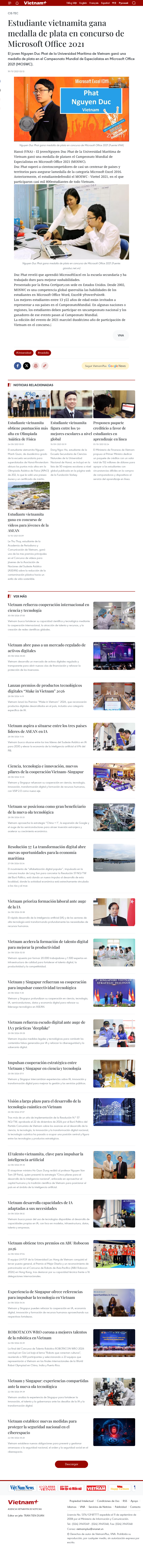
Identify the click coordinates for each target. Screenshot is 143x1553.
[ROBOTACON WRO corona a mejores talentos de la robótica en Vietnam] (114, 1343)
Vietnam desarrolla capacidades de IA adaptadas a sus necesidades (40, 1205)
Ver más (20, 596)
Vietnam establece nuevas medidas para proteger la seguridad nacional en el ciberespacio (42, 1426)
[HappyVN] (119, 1488)
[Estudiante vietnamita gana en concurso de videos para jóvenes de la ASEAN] (29, 496)
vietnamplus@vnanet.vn (89, 1529)
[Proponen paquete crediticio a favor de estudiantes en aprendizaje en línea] (114, 404)
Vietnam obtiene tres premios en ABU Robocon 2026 (48, 1245)
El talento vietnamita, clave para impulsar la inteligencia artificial (45, 1156)
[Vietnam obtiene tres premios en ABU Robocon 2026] (114, 1254)
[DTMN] (70, 1488)
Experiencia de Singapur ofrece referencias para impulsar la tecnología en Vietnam (45, 1294)
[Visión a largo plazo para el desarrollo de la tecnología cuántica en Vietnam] (114, 1112)
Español (105, 3)
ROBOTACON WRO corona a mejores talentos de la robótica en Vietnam (47, 1334)
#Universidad (23, 352)
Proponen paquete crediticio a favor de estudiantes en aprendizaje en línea (110, 430)
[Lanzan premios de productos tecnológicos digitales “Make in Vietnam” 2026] (114, 696)
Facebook (17, 365)
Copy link (44, 365)
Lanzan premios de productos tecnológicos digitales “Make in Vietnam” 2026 (45, 688)
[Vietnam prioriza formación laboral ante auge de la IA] (114, 912)
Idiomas (71, 1506)
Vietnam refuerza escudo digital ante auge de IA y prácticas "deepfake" (46, 1025)
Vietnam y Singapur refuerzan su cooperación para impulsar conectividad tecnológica (47, 984)
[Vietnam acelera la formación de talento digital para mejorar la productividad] (114, 952)
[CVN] (47, 1488)
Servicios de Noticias (100, 1506)
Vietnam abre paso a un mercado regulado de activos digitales (47, 647)
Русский (123, 3)
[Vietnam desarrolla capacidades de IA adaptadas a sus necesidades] (114, 1214)
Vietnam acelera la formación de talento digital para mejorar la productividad (48, 944)
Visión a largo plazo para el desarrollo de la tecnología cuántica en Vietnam (44, 1103)
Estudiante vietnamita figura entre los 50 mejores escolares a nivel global (71, 430)
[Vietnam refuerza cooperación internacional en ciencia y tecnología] (114, 616)
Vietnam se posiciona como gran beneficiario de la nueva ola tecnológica (47, 809)
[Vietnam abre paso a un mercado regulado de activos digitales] (114, 656)
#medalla (43, 352)
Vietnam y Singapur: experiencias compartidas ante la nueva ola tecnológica (48, 1383)
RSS (125, 1501)
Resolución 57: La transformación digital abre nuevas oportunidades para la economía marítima (47, 852)
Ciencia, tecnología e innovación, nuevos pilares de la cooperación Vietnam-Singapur (46, 768)
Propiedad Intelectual (81, 1501)
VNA (82, 1506)
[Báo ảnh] (95, 1488)
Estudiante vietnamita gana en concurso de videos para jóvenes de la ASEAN (28, 522)
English (83, 3)
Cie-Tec (13, 13)
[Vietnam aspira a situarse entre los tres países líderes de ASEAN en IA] (114, 737)
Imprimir (35, 365)
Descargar (71, 1464)
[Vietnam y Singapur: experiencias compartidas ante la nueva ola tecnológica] (114, 1392)
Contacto (135, 1506)
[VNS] (22, 1488)
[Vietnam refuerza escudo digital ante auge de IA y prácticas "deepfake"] (114, 1033)
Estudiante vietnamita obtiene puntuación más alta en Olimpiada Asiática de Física (28, 430)
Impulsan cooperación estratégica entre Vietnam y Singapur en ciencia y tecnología (44, 1065)
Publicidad (121, 1506)
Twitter (26, 365)
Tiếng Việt (71, 3)
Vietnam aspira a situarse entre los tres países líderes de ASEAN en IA (47, 728)
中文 (114, 3)
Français (94, 3)
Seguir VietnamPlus (96, 366)
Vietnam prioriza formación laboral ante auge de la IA (47, 903)
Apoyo (134, 1501)
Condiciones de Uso (108, 1501)
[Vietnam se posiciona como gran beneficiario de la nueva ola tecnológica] (114, 817)
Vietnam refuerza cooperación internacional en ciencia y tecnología (48, 607)
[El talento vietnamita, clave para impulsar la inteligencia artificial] (114, 1165)
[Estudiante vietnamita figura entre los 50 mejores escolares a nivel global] (71, 404)
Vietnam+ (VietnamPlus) (35, 3)
